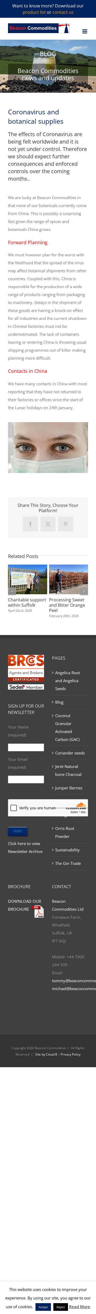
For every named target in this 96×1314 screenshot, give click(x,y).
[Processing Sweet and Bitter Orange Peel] (68, 567)
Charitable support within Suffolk (27, 602)
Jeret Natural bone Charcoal (68, 770)
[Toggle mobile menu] (85, 31)
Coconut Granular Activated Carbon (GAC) (67, 727)
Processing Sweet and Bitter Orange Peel (67, 605)
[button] (12, 591)
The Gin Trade (68, 863)
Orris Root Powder (64, 832)
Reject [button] (61, 1307)
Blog (59, 702)
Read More (79, 1306)
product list (34, 12)
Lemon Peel (66, 801)
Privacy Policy (71, 1054)
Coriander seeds (70, 753)
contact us (63, 12)
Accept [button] (43, 1307)
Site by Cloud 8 (46, 1054)
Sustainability (67, 849)
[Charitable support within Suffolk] (27, 567)
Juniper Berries (68, 787)
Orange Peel (66, 814)
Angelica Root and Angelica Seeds (67, 680)
